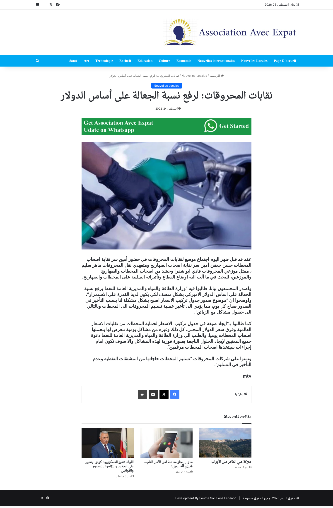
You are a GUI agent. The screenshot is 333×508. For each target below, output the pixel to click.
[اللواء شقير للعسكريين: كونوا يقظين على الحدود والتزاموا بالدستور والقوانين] (108, 443)
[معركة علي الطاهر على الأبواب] (225, 443)
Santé (73, 60)
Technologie (104, 60)
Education (145, 60)
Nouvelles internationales (216, 60)
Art (86, 60)
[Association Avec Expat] (231, 32)
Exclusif (125, 60)
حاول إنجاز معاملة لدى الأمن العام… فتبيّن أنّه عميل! (168, 464)
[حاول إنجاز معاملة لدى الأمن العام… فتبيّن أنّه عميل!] (166, 443)
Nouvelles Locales (254, 60)
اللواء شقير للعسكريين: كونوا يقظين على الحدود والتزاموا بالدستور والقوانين (109, 466)
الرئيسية (215, 75)
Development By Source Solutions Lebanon (205, 498)
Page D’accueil (285, 60)
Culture (164, 60)
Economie (183, 60)
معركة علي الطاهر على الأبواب (231, 462)
